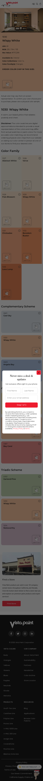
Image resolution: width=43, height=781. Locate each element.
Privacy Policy (18, 428)
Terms (27, 428)
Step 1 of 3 (21, 405)
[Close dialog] (39, 373)
